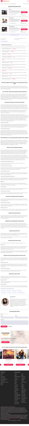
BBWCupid (22, 386)
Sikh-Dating (14, 290)
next (16, 368)
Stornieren (10, 326)
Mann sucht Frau (23, 402)
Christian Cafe (12, 51)
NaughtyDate (23, 391)
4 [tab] (27, 343)
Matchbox (3, 59)
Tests (1, 375)
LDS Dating (9, 292)
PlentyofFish (16, 386)
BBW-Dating (23, 392)
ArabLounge (9, 54)
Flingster (22, 380)
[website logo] (4, 12)
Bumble (15, 375)
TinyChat (11, 73)
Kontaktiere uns (3, 376)
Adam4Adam (14, 48)
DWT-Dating (23, 399)
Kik (9, 76)
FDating (15, 387)
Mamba (15, 391)
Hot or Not (16, 384)
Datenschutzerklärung (4, 379)
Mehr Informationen (23, 14)
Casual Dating (23, 394)
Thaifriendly (23, 376)
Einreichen (4, 326)
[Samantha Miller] (5, 302)
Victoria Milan (16, 388)
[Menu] (27, 1)
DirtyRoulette (16, 390)
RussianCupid (16, 379)
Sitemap (2, 383)
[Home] (5, 1)
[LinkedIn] (3, 41)
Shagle (15, 383)
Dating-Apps (16, 392)
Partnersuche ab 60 (24, 398)
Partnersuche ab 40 (17, 398)
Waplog (11, 62)
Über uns (2, 384)
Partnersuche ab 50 (17, 394)
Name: (2, 315)
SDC (22, 383)
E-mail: (16, 315)
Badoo (22, 375)
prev (13, 368)
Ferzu (13, 65)
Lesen (8, 362)
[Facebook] (1, 41)
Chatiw (15, 380)
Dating (20, 107)
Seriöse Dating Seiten (17, 395)
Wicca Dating (9, 290)
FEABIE (22, 387)
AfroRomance (23, 388)
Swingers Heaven (23, 390)
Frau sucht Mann (16, 402)
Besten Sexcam (16, 403)
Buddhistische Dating (21, 292)
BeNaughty (23, 379)
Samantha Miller (13, 296)
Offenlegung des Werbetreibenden (15, 418)
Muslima (22, 384)
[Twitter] (5, 41)
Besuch (24, 12)
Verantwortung (3, 380)
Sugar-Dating (23, 395)
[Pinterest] (7, 41)
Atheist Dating (14, 292)
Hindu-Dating (19, 290)
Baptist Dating (3, 290)
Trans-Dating (16, 399)
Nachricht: (2, 319)
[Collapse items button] (14, 35)
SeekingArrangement (17, 376)
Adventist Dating (3, 292)
